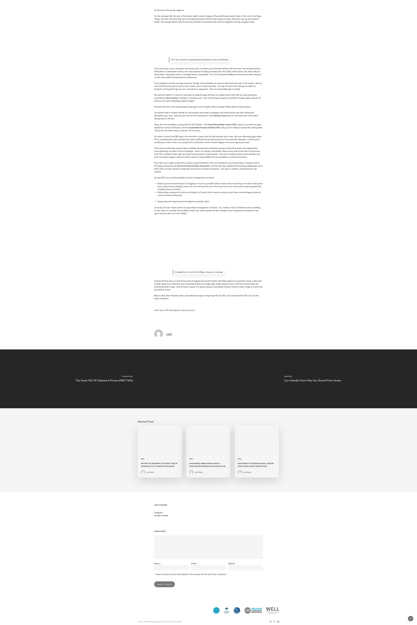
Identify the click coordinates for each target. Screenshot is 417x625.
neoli (169, 334)
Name (157, 563)
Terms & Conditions (176, 622)
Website (231, 563)
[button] (4, 5)
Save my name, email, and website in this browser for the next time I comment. (191, 574)
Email (194, 563)
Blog (142, 459)
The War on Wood (161, 515)
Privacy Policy (165, 622)
